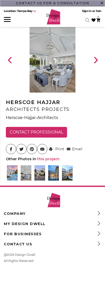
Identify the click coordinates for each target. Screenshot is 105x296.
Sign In (86, 11)
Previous (9, 59)
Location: (18, 11)
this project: (48, 159)
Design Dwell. (25, 255)
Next (95, 59)
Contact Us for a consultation (52, 3)
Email (77, 149)
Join (98, 11)
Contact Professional (36, 132)
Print (59, 149)
